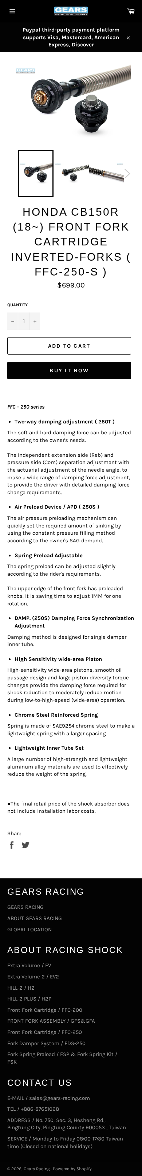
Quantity (17, 304)
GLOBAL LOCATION (29, 929)
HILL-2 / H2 (21, 988)
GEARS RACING (25, 907)
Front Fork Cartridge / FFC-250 (44, 1032)
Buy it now (69, 370)
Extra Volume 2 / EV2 (33, 976)
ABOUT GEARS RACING (34, 918)
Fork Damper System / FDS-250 (46, 1043)
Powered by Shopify (72, 1168)
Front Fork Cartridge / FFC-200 (44, 1010)
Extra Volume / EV (29, 965)
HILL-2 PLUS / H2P (29, 998)
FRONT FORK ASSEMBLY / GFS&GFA (51, 1021)
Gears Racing (37, 1168)
